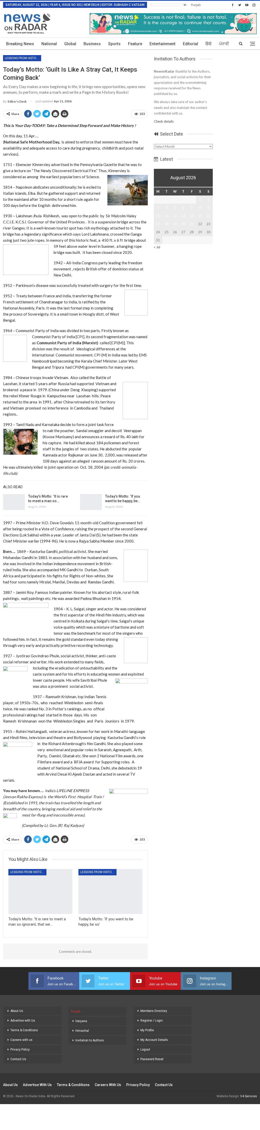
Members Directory (153, 1011)
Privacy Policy (20, 1049)
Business (92, 43)
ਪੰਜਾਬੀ (224, 43)
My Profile (147, 1030)
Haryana (81, 1021)
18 (167, 224)
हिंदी (208, 43)
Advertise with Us (22, 1020)
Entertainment (162, 43)
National (49, 43)
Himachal (82, 1031)
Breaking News (20, 43)
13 (183, 216)
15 (200, 216)
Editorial (190, 43)
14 (192, 216)
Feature (135, 43)
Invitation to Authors (89, 1040)
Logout (145, 1049)
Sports (114, 43)
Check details (164, 121)
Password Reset (152, 1059)
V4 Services (248, 1096)
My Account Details (154, 1040)
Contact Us (18, 1059)
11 (167, 216)
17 (158, 224)
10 (158, 216)
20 (183, 224)
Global (70, 43)
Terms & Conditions (24, 1030)
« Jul (157, 247)
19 (175, 224)
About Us (16, 1011)
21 (192, 224)
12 (175, 216)
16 (208, 216)
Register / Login (151, 1020)
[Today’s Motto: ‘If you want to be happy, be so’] (91, 502)
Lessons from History (22, 58)
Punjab (196, 5)
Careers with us (21, 1040)
